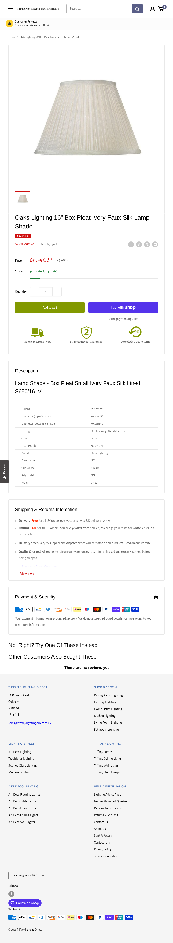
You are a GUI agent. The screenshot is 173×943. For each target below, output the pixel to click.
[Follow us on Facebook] (11, 894)
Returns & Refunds (106, 815)
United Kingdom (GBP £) (24, 875)
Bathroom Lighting (106, 729)
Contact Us (101, 822)
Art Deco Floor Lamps (22, 808)
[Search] (137, 8)
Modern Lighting (19, 772)
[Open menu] (10, 8)
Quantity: (21, 291)
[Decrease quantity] (34, 291)
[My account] (152, 9)
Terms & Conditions (107, 856)
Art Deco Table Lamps (22, 801)
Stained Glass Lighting (23, 765)
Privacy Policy (102, 849)
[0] (161, 8)
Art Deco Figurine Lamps (24, 794)
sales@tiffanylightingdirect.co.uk (29, 723)
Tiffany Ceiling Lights (108, 758)
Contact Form (102, 842)
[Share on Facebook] (131, 244)
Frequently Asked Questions (112, 801)
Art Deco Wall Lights (21, 822)
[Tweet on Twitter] (147, 244)
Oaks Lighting (24, 244)
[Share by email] (155, 244)
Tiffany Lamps (103, 752)
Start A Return (103, 835)
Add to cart (50, 307)
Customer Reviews (32, 23)
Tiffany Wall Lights (106, 765)
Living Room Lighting (108, 722)
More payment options (123, 319)
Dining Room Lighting (108, 695)
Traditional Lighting (21, 758)
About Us (100, 828)
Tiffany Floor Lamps (107, 772)
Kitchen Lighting (104, 716)
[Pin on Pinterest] (139, 244)
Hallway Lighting (105, 702)
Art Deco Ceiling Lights (23, 815)
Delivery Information (107, 808)
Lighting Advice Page (107, 794)
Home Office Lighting (108, 709)
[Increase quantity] (57, 291)
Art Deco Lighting (19, 752)
